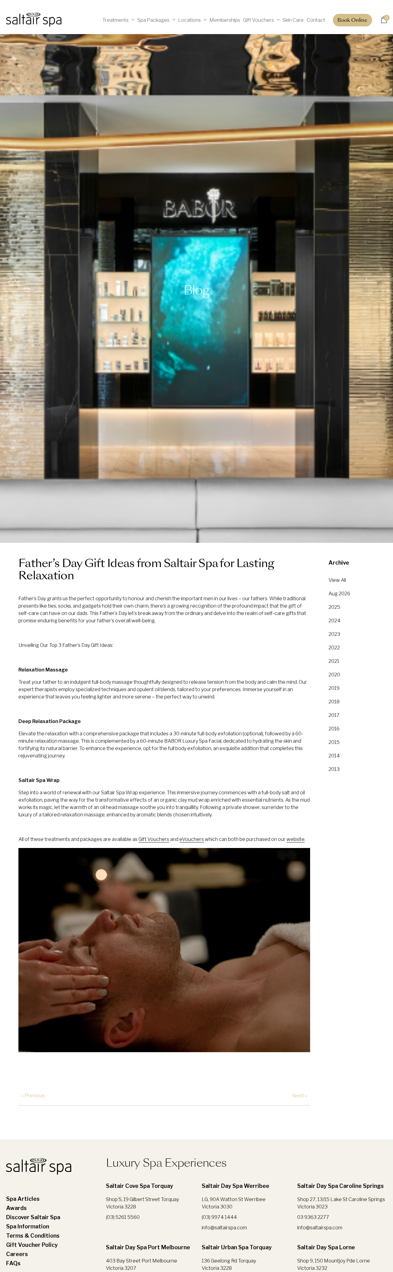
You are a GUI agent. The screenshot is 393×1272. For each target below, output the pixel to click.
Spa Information (27, 1226)
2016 (334, 729)
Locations (189, 20)
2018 (334, 702)
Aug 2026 (339, 594)
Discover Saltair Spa (33, 1217)
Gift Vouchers (258, 20)
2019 (334, 688)
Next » (299, 1096)
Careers (17, 1254)
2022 (334, 648)
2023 (334, 634)
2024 (334, 621)
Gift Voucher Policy (32, 1245)
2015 (334, 742)
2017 (334, 715)
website (295, 839)
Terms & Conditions (33, 1235)
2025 (334, 607)
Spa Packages (153, 20)
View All (337, 580)
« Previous (33, 1096)
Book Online (352, 20)
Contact (316, 20)
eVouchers (191, 839)
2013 (334, 769)
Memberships (224, 20)
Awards (16, 1208)
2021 (334, 661)
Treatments (115, 20)
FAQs (13, 1263)
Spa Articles (23, 1199)
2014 (334, 756)
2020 (334, 675)
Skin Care (293, 20)
